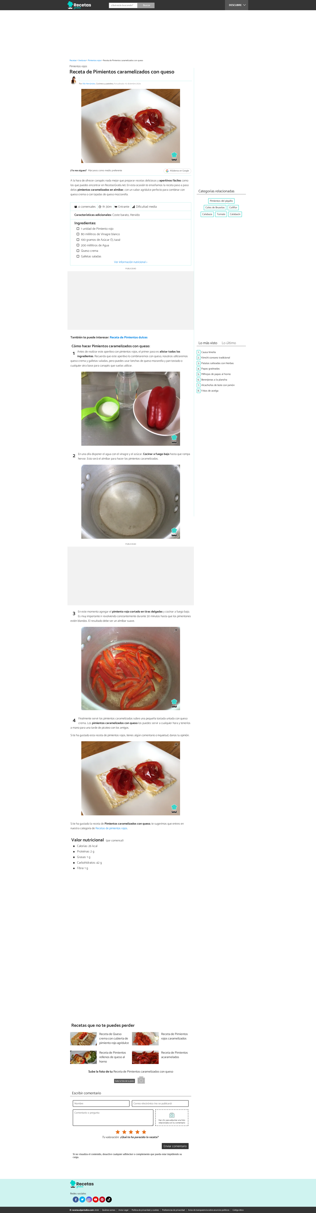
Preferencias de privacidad (173, 1210)
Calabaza (207, 214)
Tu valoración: (110, 1137)
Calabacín (235, 214)
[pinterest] (102, 1199)
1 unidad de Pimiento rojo (96, 228)
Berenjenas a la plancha (214, 380)
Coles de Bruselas (215, 207)
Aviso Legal (123, 1210)
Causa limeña (208, 352)
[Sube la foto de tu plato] (141, 1080)
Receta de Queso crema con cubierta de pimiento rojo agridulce (114, 1038)
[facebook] (76, 1199)
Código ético (238, 1210)
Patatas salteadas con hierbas (217, 363)
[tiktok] (109, 1199)
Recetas (73, 60)
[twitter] (82, 1199)
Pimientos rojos (94, 60)
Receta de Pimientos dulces (128, 337)
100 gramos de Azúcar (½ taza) (100, 239)
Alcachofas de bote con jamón (218, 385)
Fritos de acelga (209, 391)
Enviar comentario (175, 1146)
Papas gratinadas (210, 369)
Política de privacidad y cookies (145, 1210)
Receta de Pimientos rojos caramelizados (174, 1036)
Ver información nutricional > (130, 262)
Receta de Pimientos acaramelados (174, 1055)
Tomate (221, 214)
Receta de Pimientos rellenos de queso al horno (112, 1057)
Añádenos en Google (179, 171)
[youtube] (96, 1199)
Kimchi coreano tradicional (215, 357)
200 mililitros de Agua (94, 245)
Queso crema (89, 250)
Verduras (82, 60)
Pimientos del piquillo (221, 201)
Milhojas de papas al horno (216, 374)
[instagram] (89, 1199)
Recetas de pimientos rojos (111, 828)
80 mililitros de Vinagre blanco (100, 234)
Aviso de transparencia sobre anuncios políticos (208, 1210)
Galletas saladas (90, 256)
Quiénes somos (108, 1210)
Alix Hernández (88, 83)
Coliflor (233, 207)
